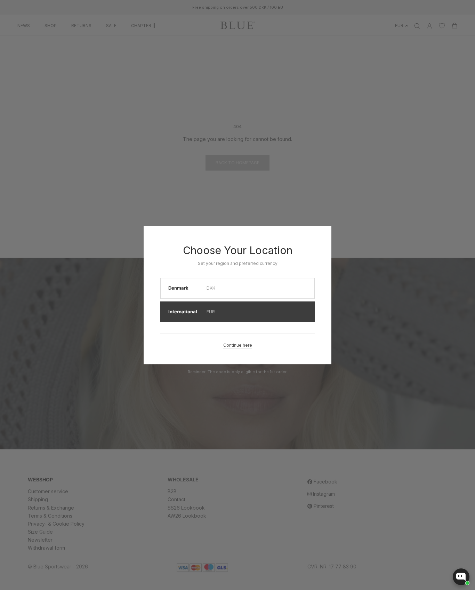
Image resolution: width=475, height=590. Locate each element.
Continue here (237, 345)
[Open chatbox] (461, 576)
